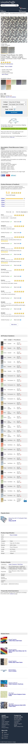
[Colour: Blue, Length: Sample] (2, 368)
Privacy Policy (5, 727)
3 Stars (3, 202)
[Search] (16, 5)
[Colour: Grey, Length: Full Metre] (2, 492)
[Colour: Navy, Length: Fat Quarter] (2, 391)
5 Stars (3, 198)
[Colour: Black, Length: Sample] (2, 345)
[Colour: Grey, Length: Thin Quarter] (2, 428)
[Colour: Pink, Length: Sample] (2, 349)
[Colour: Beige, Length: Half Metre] (2, 469)
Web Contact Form (18, 726)
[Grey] (4, 50)
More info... (12, 137)
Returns (3, 726)
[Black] (3, 82)
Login (3, 721)
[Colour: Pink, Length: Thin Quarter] (2, 414)
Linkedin (6, 738)
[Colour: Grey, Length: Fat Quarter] (2, 395)
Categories (3, 11)
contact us (12, 593)
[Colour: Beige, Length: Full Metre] (2, 501)
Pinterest (6, 736)
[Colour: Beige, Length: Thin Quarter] (2, 437)
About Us (4, 718)
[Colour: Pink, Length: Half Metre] (2, 446)
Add (25, 501)
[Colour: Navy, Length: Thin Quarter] (2, 423)
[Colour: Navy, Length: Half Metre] (2, 455)
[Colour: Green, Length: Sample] (2, 354)
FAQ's (3, 720)
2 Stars (3, 204)
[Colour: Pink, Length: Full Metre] (2, 478)
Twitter (5, 732)
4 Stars (3, 200)
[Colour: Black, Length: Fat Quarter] (2, 377)
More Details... (5, 74)
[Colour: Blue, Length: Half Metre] (2, 464)
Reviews (10, 63)
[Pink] (8, 82)
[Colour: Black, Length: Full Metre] (2, 474)
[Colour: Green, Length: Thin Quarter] (2, 418)
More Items (14, 324)
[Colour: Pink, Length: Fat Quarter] (2, 382)
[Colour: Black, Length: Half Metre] (2, 441)
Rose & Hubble (13, 535)
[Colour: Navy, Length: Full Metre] (2, 488)
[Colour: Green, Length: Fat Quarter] (2, 386)
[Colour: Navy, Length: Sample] (2, 359)
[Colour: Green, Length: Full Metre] (2, 483)
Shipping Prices (5, 724)
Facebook (6, 734)
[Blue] (3, 87)
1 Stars (3, 206)
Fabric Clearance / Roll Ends (16, 564)
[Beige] (8, 87)
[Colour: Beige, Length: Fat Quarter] (2, 405)
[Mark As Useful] (20, 221)
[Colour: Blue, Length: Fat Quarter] (2, 400)
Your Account (22, 11)
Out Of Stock (14, 112)
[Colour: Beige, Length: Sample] (2, 372)
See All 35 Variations (11, 97)
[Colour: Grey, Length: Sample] (2, 363)
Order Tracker (5, 723)
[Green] (13, 82)
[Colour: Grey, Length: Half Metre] (2, 460)
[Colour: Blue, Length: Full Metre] (2, 497)
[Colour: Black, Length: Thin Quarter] (2, 409)
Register (7, 721)
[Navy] (18, 82)
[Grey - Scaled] (11, 50)
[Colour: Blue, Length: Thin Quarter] (2, 432)
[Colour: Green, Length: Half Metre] (2, 451)
